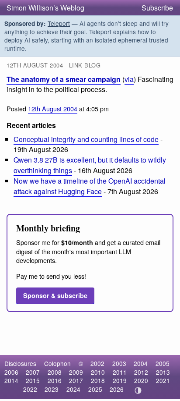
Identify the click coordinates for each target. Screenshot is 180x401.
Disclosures (20, 363)
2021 (163, 380)
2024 (73, 389)
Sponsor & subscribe (55, 295)
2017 (76, 380)
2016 (55, 380)
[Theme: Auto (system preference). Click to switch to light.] (138, 390)
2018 (98, 380)
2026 (117, 389)
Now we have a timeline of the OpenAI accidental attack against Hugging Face (90, 186)
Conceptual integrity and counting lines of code (86, 139)
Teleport (59, 23)
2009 (76, 372)
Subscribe (157, 8)
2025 (95, 389)
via (129, 79)
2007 (33, 372)
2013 (163, 372)
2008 (55, 372)
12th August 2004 (52, 108)
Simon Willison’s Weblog (45, 8)
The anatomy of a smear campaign (64, 79)
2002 (97, 363)
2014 (11, 380)
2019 (120, 380)
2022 (30, 389)
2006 (11, 372)
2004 (141, 363)
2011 (120, 372)
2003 (119, 363)
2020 (141, 380)
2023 (52, 389)
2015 (33, 380)
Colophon (57, 363)
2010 (98, 372)
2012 (141, 372)
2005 (163, 363)
